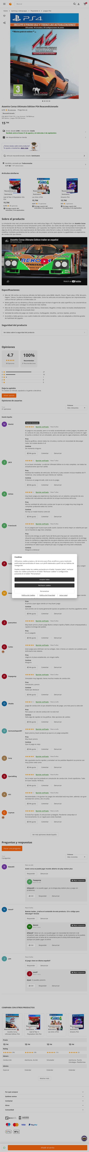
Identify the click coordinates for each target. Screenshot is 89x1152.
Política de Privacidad (47, 595)
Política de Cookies (28, 595)
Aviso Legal (63, 595)
